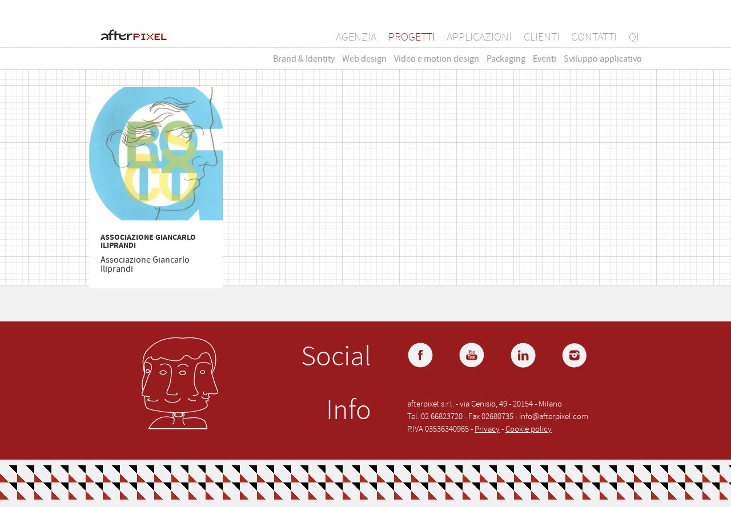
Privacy (487, 429)
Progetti (411, 37)
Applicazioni (479, 37)
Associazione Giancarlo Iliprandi (148, 241)
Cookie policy (528, 429)
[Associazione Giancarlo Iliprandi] (156, 154)
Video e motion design (436, 59)
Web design (364, 59)
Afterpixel (133, 36)
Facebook (421, 356)
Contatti (594, 37)
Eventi (544, 59)
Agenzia (356, 37)
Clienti (542, 37)
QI (634, 37)
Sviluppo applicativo (603, 59)
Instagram (575, 356)
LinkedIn (524, 356)
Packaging (506, 59)
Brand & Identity (304, 59)
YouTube (473, 356)
